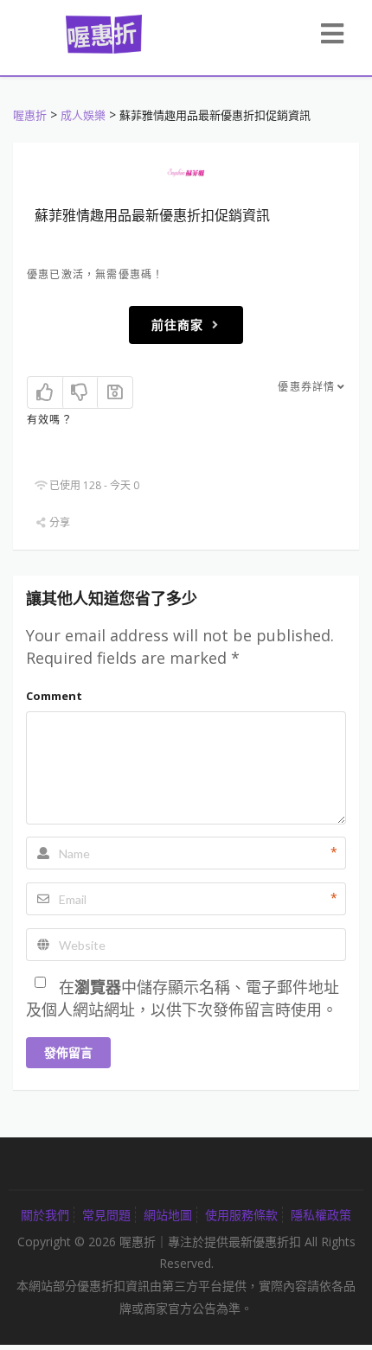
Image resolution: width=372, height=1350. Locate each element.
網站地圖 (168, 1215)
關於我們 (45, 1215)
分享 (58, 522)
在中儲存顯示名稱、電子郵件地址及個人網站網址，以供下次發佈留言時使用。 (182, 998)
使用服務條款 (241, 1215)
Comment (54, 696)
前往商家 (177, 324)
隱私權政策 (321, 1215)
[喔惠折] (104, 32)
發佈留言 (68, 1052)
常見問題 (106, 1215)
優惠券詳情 (306, 386)
